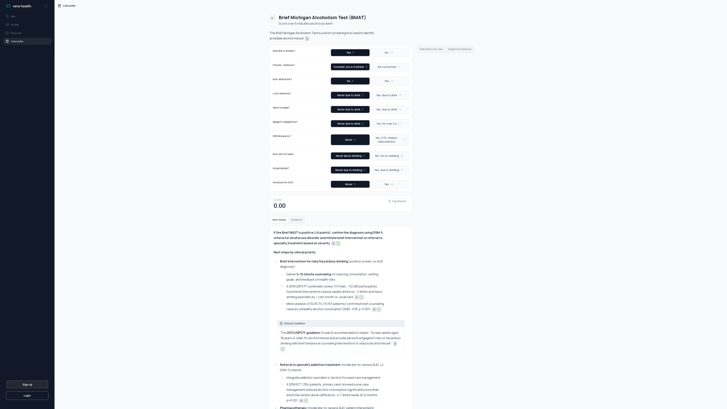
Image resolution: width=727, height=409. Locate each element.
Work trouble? (281, 107)
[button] (27, 16)
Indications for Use (431, 49)
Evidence (296, 219)
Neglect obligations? (285, 121)
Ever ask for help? (283, 154)
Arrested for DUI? (283, 182)
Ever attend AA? (282, 79)
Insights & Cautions (459, 49)
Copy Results (399, 201)
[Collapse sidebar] (46, 6)
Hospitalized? (281, 168)
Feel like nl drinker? (284, 50)
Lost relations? (282, 93)
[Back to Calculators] (273, 18)
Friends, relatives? (284, 65)
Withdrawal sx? (282, 136)
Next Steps (279, 219)
